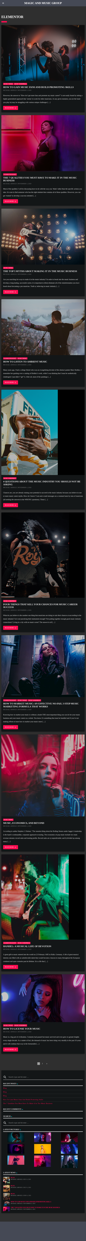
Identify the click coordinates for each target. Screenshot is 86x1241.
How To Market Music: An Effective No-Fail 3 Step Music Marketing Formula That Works (41, 705)
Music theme (8, 84)
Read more (10, 108)
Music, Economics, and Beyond (23, 823)
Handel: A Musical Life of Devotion (27, 946)
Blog (5, 1088)
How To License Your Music (21, 1028)
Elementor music (10, 174)
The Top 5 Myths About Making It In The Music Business (40, 271)
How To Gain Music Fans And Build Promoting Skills (38, 87)
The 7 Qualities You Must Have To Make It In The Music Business (28, 1103)
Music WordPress (20, 84)
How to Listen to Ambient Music (25, 361)
